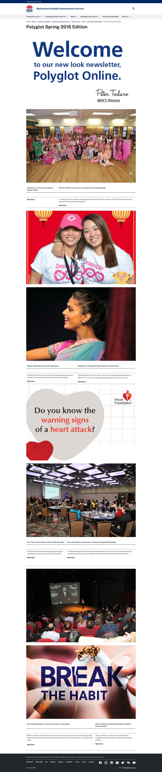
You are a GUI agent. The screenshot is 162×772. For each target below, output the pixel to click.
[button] (34, 16)
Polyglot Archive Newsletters (61, 21)
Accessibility (69, 761)
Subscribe (53, 761)
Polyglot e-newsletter (43, 21)
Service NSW (39, 761)
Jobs (46, 761)
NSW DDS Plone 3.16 (129, 767)
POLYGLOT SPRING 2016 (94, 21)
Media (33, 21)
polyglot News (76, 21)
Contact (77, 761)
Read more (31, 199)
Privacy (84, 761)
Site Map (60, 761)
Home (28, 21)
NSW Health (29, 761)
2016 (83, 21)
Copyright (91, 761)
